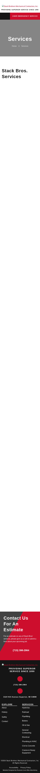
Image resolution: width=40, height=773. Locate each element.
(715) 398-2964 (21, 650)
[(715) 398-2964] (7, 650)
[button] (5, 16)
